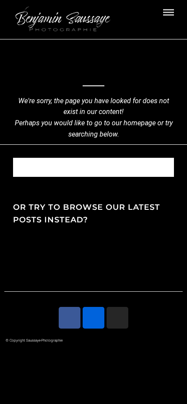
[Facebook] (69, 318)
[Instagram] (117, 318)
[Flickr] (93, 318)
